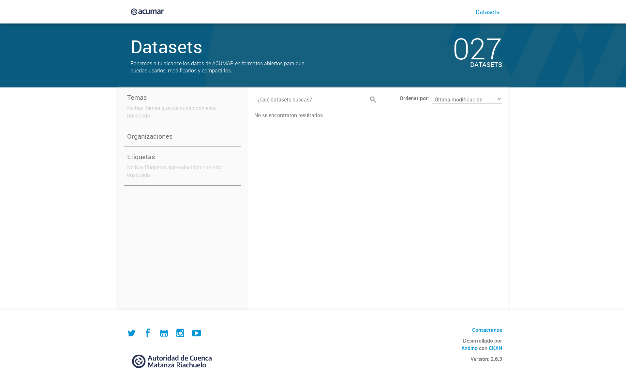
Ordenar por (413, 98)
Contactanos (487, 329)
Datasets (487, 12)
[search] (373, 99)
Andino (469, 348)
